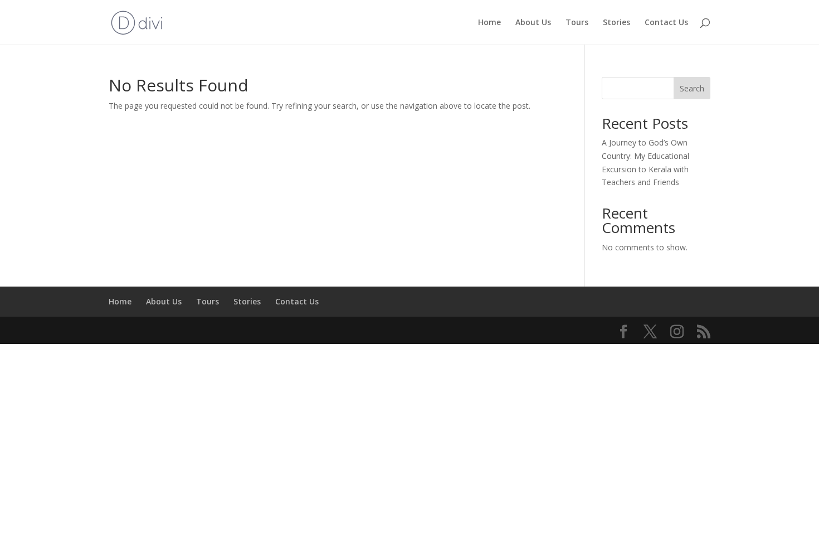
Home (489, 22)
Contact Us (666, 22)
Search (692, 88)
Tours (577, 22)
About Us (533, 22)
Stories (616, 22)
